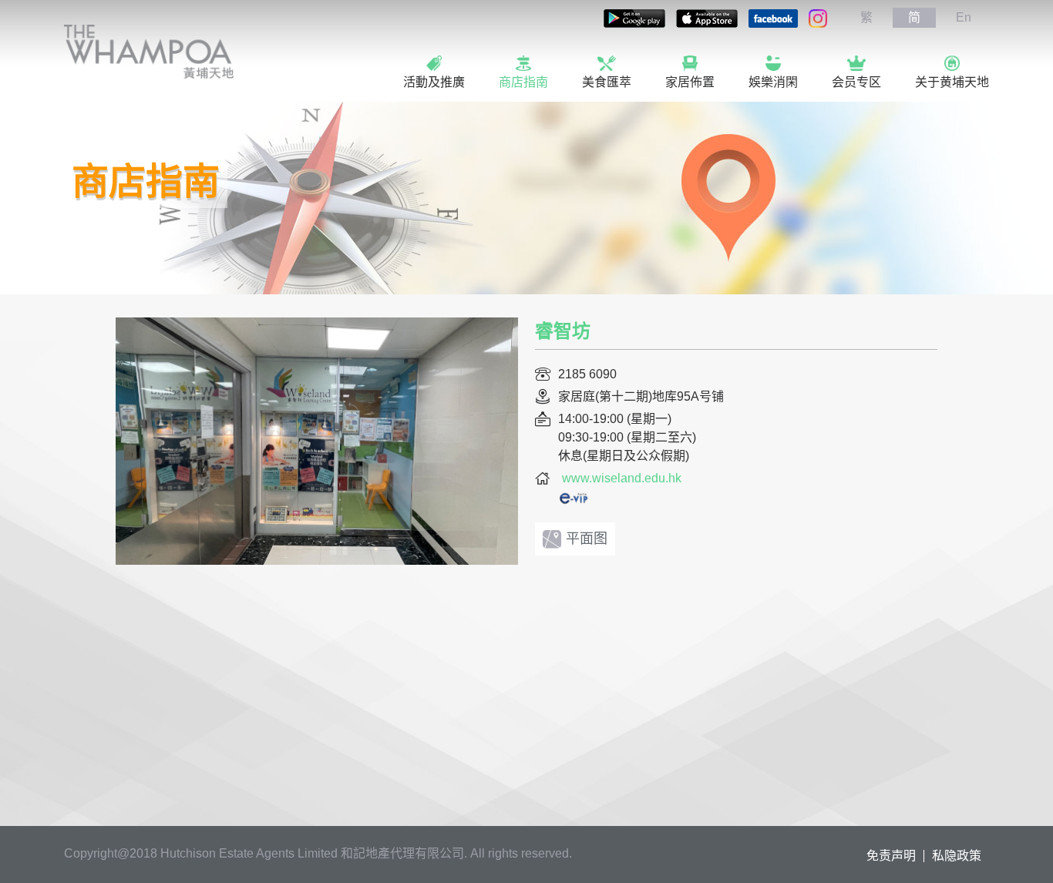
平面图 (586, 538)
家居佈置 (690, 82)
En (963, 17)
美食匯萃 (606, 82)
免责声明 (891, 856)
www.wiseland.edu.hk (621, 478)
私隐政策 (956, 856)
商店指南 (523, 82)
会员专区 (856, 82)
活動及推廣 (434, 82)
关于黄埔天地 (952, 82)
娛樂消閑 (773, 82)
